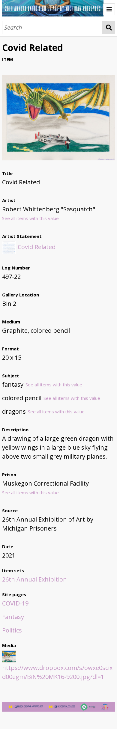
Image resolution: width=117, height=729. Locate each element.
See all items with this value (30, 218)
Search (109, 27)
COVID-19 (15, 603)
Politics (12, 630)
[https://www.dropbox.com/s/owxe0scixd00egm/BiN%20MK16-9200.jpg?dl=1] (58, 158)
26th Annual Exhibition (34, 579)
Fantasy (13, 617)
